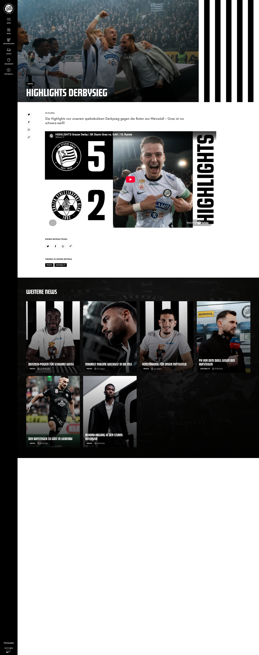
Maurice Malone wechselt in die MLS (108, 364)
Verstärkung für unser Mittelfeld (164, 364)
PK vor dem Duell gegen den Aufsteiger (217, 362)
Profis (49, 265)
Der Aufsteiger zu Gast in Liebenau (50, 438)
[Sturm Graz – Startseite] (8, 8)
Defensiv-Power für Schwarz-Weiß (51, 364)
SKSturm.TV (60, 265)
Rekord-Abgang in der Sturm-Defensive (104, 437)
